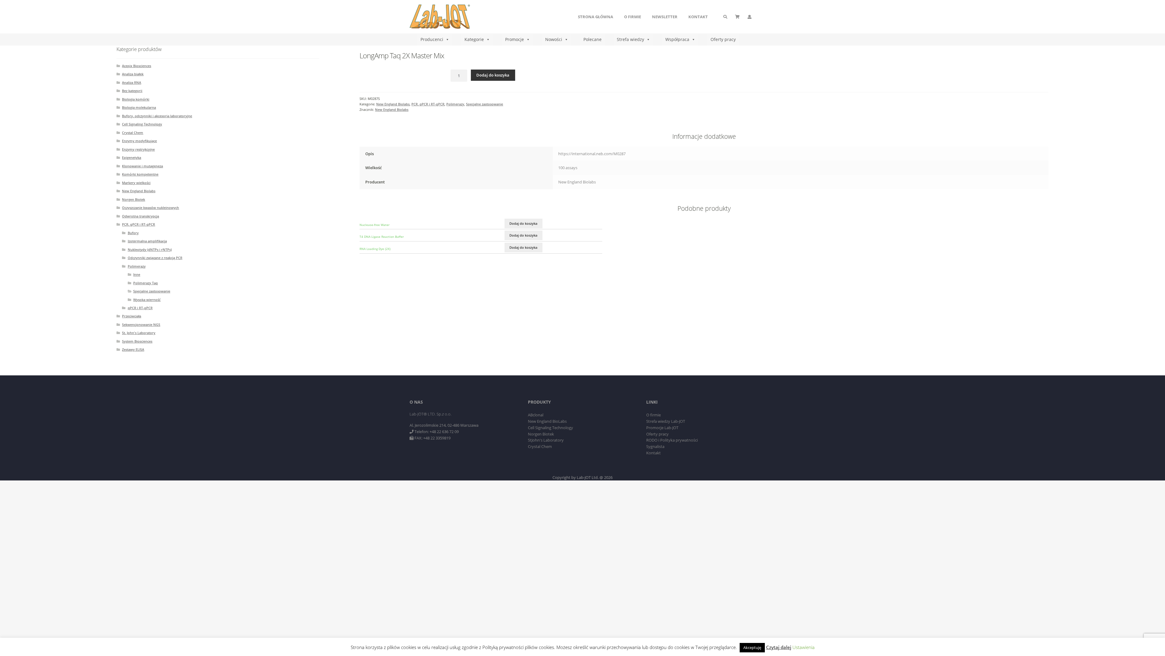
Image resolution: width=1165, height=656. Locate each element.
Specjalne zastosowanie (484, 104)
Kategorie (474, 39)
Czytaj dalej (778, 647)
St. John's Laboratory (138, 332)
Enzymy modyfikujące (139, 140)
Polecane (592, 39)
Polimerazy (455, 104)
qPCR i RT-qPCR (140, 308)
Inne (136, 274)
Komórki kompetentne (140, 174)
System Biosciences (137, 341)
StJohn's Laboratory (546, 440)
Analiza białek (133, 74)
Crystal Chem (132, 132)
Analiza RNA (131, 82)
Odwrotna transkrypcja (140, 216)
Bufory (133, 233)
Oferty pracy (723, 39)
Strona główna (595, 16)
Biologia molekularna (139, 107)
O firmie (632, 16)
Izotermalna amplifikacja (147, 241)
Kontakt (698, 16)
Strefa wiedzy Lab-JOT (665, 421)
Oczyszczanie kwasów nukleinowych (150, 207)
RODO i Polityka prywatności (672, 440)
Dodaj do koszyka (492, 75)
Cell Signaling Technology (142, 124)
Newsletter (664, 16)
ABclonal (535, 415)
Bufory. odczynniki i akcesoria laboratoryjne (157, 116)
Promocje (514, 39)
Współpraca (677, 39)
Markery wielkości (136, 182)
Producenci (431, 39)
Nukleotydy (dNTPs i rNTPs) (150, 249)
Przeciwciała (131, 316)
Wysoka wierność (146, 299)
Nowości (553, 39)
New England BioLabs (547, 421)
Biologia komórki (135, 99)
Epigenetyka (131, 157)
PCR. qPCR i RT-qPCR (427, 104)
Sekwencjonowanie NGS (141, 324)
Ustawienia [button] (803, 647)
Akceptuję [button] (752, 647)
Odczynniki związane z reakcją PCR (155, 257)
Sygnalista (655, 446)
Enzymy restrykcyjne (138, 149)
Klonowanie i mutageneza (142, 166)
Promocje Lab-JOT (662, 427)
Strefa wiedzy (630, 39)
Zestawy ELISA (133, 349)
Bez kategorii (132, 90)
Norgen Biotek (133, 199)
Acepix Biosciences (136, 65)
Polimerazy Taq (145, 283)
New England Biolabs (393, 104)
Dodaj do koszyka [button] (523, 223)
